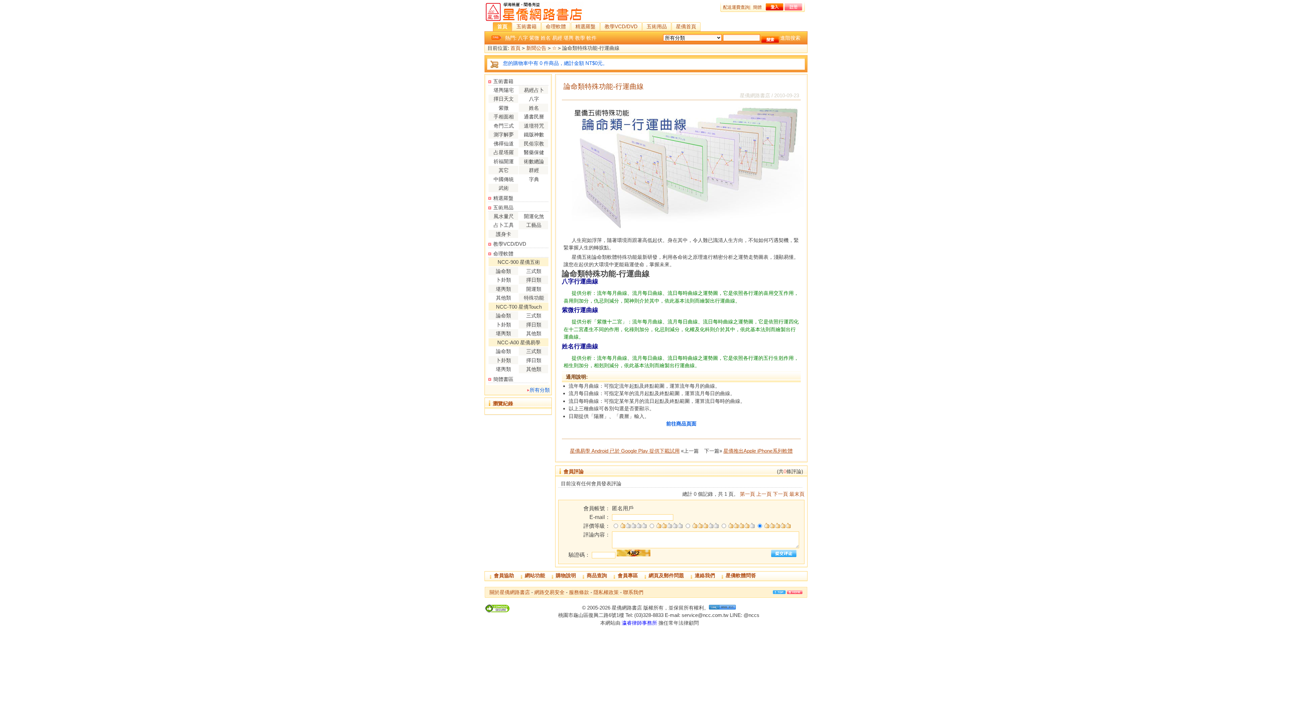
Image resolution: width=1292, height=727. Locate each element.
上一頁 (763, 494)
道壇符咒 (534, 126)
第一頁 (747, 494)
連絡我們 (705, 575)
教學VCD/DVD (621, 26)
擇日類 (533, 280)
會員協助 (504, 575)
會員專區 (628, 575)
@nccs (751, 615)
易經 (557, 38)
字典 (534, 179)
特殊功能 (534, 298)
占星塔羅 (504, 152)
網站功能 (535, 575)
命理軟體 (556, 26)
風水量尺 (504, 216)
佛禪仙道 (504, 143)
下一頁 (780, 494)
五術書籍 (526, 26)
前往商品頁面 (681, 423)
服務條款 (579, 592)
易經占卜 (534, 90)
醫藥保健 (534, 152)
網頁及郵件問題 (666, 575)
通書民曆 (534, 116)
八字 (523, 38)
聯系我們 (633, 592)
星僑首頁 (686, 26)
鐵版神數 (534, 134)
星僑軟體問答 (741, 575)
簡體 (757, 7)
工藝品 (533, 225)
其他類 (503, 298)
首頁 (502, 26)
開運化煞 (534, 216)
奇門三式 (504, 126)
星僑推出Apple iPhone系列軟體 (758, 451)
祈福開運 (504, 161)
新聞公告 (536, 48)
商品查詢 (597, 575)
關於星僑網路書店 (510, 592)
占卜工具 (504, 225)
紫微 (534, 38)
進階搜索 (790, 38)
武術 (504, 188)
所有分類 (540, 390)
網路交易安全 (549, 592)
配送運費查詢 (736, 7)
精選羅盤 (585, 26)
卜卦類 (503, 280)
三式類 (533, 271)
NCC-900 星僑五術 (519, 262)
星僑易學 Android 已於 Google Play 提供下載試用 (625, 451)
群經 (534, 170)
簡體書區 (503, 379)
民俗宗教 (534, 143)
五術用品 (657, 26)
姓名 (546, 38)
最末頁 (796, 494)
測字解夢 (504, 134)
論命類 (503, 271)
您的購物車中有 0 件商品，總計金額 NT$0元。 (555, 63)
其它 (504, 170)
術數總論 (534, 161)
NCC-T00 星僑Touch (519, 307)
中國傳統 (504, 179)
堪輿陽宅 (504, 90)
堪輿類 (503, 289)
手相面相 (504, 116)
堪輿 (569, 38)
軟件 (591, 38)
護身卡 (503, 234)
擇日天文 (504, 99)
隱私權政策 (606, 592)
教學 (580, 38)
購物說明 (566, 575)
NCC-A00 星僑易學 (518, 342)
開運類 (533, 289)
